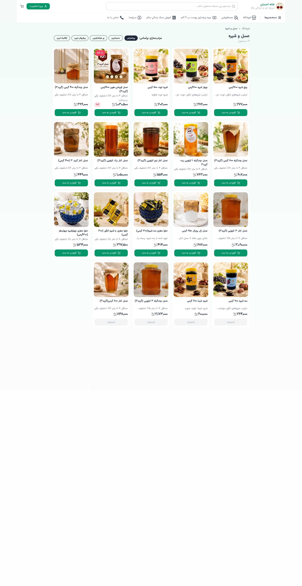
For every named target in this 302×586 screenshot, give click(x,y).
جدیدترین (116, 38)
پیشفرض (131, 38)
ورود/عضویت (36, 6)
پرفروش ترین (79, 38)
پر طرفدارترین (98, 38)
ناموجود (231, 322)
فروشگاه (246, 28)
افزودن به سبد (229, 112)
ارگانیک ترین (62, 38)
